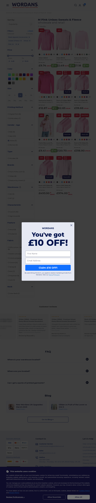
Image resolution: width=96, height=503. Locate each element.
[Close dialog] (71, 225)
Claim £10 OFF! (48, 267)
